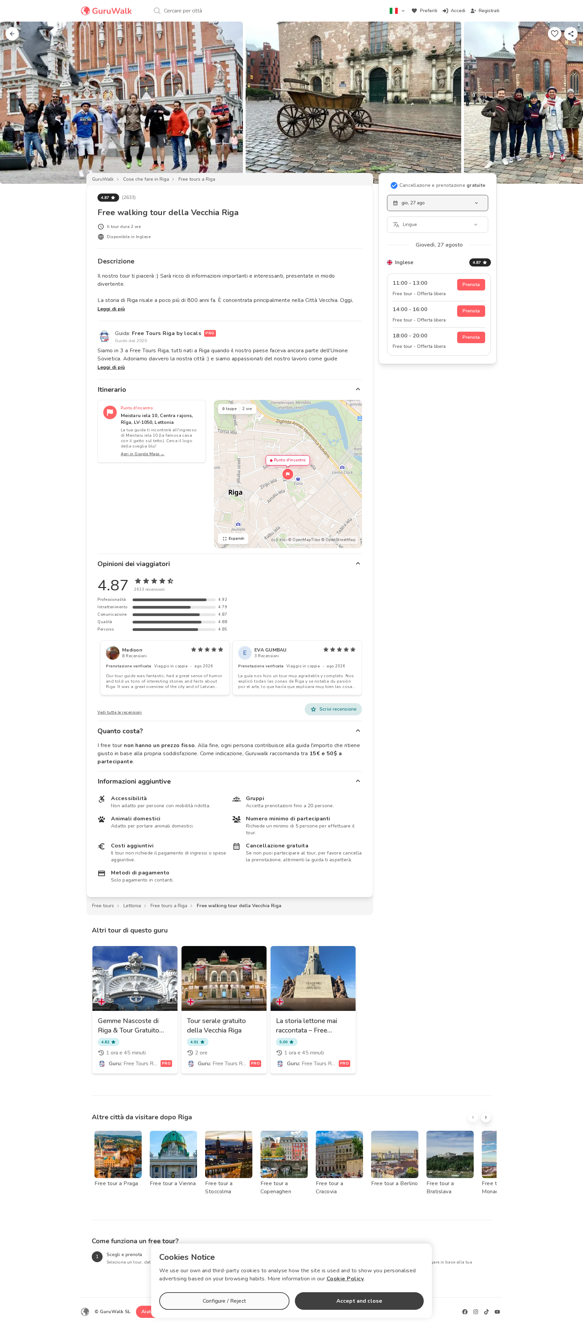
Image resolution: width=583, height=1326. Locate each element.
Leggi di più (111, 309)
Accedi (458, 10)
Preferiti (428, 10)
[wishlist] (554, 34)
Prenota (471, 284)
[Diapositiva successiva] (566, 102)
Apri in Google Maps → (143, 454)
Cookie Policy (345, 1278)
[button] (288, 474)
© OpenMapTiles (304, 539)
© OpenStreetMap (338, 539)
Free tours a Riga (196, 179)
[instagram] (475, 1312)
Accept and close (359, 1301)
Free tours (103, 905)
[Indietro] (12, 34)
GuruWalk (103, 179)
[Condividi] (571, 34)
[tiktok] (486, 1312)
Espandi (237, 538)
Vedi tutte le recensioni (120, 712)
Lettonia (132, 905)
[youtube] (497, 1312)
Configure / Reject (224, 1301)
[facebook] (465, 1312)
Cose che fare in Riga (146, 179)
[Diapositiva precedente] (16, 102)
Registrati (489, 10)
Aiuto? (148, 1311)
